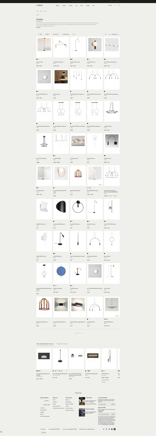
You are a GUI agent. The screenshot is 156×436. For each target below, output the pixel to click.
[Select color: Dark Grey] (55, 370)
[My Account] (115, 5)
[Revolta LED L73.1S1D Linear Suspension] (78, 109)
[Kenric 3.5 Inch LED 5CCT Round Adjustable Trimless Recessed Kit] (76, 356)
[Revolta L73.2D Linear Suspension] (61, 109)
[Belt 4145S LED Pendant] (112, 304)
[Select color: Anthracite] (106, 319)
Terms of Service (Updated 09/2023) (70, 429)
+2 (66, 370)
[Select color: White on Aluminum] (41, 370)
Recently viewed (62, 344)
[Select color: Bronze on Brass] (39, 370)
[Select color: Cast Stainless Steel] (40, 370)
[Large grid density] (105, 34)
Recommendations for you (45, 344)
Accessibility (43, 429)
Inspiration (55, 401)
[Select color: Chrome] (56, 370)
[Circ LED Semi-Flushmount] (61, 44)
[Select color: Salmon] (56, 285)
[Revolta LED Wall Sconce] (78, 207)
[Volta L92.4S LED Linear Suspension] (78, 77)
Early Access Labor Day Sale (78, 1)
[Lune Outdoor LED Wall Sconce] (61, 207)
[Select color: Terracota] (71, 59)
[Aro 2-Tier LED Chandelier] (44, 141)
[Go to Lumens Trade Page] (82, 401)
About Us (67, 399)
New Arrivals (55, 34)
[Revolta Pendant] (112, 239)
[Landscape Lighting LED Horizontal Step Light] (43, 356)
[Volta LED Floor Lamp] (95, 207)
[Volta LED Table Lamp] (61, 239)
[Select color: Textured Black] (118, 370)
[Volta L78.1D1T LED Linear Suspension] (112, 77)
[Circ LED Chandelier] (61, 141)
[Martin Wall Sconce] (109, 356)
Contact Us (43, 407)
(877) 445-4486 (47, 404)
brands (37, 14)
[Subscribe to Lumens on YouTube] (112, 429)
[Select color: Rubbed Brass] (104, 370)
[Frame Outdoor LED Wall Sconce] (61, 304)
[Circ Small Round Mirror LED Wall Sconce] (61, 173)
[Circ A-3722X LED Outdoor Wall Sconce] (95, 271)
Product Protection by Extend (58, 408)
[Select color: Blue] (53, 285)
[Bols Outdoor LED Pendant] (78, 173)
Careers (67, 406)
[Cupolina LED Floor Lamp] (78, 44)
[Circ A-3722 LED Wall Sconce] (44, 77)
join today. (92, 401)
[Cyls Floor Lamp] (112, 271)
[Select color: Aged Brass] (119, 370)
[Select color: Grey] (54, 187)
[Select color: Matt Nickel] (105, 221)
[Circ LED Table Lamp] (78, 271)
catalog (93, 411)
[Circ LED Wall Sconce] (95, 44)
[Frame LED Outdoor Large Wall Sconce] (78, 304)
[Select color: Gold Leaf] (61, 370)
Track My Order (44, 410)
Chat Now (47, 400)
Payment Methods (56, 406)
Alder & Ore (104, 375)
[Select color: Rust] (59, 370)
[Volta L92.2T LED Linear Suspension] (44, 109)
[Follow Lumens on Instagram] (109, 429)
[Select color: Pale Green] (87, 187)
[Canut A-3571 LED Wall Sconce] (112, 207)
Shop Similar (45, 56)
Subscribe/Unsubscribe (45, 416)
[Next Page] (82, 333)
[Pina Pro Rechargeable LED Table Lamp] (60, 356)
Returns (42, 414)
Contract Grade (66, 34)
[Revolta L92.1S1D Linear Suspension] (95, 109)
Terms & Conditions (69, 408)
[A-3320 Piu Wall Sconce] (44, 207)
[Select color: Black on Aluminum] (36, 370)
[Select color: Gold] (105, 59)
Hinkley (86, 375)
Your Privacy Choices (70, 410)
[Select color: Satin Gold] (39, 59)
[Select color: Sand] (60, 370)
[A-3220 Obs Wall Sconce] (44, 239)
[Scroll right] (117, 362)
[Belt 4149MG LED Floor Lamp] (95, 173)
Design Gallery (68, 401)
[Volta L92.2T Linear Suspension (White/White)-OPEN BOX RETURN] (112, 173)
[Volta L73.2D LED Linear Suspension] (95, 77)
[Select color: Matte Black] (89, 370)
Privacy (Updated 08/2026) (54, 429)
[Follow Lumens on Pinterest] (106, 429)
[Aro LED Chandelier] (112, 109)
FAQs (54, 399)
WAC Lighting (39, 376)
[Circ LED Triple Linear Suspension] (112, 44)
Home (37, 11)
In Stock (47, 34)
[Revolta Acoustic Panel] (61, 271)
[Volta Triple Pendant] (95, 304)
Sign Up (112, 404)
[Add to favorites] (37, 56)
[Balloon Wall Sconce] (95, 141)
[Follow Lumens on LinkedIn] (115, 429)
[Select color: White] (71, 91)
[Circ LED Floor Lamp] (44, 173)
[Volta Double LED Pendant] (95, 239)
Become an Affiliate (69, 404)
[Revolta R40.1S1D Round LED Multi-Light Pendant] (44, 271)
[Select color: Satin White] (86, 370)
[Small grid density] (102, 34)
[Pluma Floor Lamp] (61, 77)
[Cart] (119, 5)
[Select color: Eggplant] (54, 285)
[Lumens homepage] (39, 5)
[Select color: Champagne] (88, 187)
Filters (41, 34)
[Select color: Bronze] (53, 187)
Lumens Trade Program (114, 1)
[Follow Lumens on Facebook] (104, 429)
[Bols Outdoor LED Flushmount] (44, 304)
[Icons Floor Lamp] (44, 44)
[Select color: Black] (36, 59)
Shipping (42, 412)
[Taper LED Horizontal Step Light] (92, 356)
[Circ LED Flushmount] (78, 141)
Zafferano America (56, 375)
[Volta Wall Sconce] (112, 141)
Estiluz (37, 63)
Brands (41, 11)
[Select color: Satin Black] (88, 370)
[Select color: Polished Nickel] (103, 370)
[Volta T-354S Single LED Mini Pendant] (78, 239)
